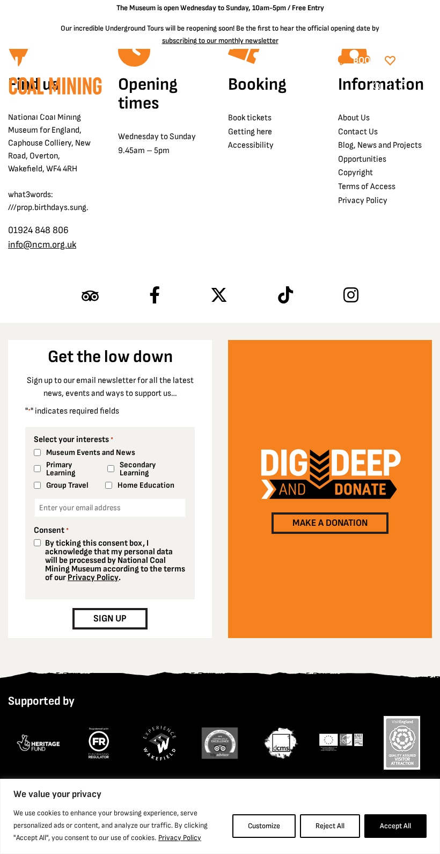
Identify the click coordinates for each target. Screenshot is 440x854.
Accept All (395, 825)
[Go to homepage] (55, 89)
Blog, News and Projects (380, 145)
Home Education (146, 485)
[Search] (377, 87)
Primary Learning (60, 469)
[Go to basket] (403, 87)
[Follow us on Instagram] (350, 296)
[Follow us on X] (219, 296)
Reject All (330, 825)
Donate (416, 60)
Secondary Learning (138, 469)
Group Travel (67, 485)
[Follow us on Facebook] (154, 296)
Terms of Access (366, 187)
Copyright (355, 173)
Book (364, 60)
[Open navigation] (424, 87)
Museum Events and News (90, 452)
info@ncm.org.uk (42, 244)
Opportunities (362, 159)
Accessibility (251, 145)
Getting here (250, 132)
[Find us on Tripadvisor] (90, 296)
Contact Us (358, 132)
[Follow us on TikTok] (285, 296)
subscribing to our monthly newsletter (220, 40)
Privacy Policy (179, 837)
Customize (264, 825)
